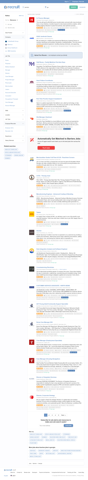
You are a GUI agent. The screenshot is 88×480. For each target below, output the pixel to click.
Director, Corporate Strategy (45, 395)
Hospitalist (33, 450)
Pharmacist (8, 83)
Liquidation (55, 27)
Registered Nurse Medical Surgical (66, 440)
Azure (39, 260)
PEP (62, 240)
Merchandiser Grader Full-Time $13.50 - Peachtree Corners (55, 157)
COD (39, 187)
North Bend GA (66, 287)
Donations (40, 169)
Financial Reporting (51, 30)
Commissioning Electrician (45, 267)
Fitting (62, 295)
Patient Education (57, 90)
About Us (12, 472)
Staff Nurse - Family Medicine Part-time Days (50, 62)
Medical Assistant (10, 67)
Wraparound (70, 313)
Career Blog (81, 472)
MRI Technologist (50, 453)
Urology (59, 108)
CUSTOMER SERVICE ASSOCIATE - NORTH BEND (53, 286)
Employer (9, 128)
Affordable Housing (43, 370)
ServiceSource (39, 342)
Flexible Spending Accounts (53, 169)
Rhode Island (53, 334)
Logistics (61, 222)
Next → (63, 415)
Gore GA (50, 232)
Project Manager (9, 79)
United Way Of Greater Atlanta (43, 251)
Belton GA (48, 379)
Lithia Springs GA (48, 38)
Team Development (43, 389)
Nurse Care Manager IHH (44, 322)
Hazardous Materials (72, 295)
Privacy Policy (80, 475)
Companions (57, 352)
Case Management (42, 92)
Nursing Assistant (18, 155)
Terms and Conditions (71, 475)
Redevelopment (76, 350)
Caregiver (55, 450)
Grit (79, 203)
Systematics (56, 224)
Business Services (55, 407)
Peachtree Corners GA (55, 159)
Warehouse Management (44, 224)
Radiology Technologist (11, 149)
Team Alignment (65, 27)
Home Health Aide (72, 437)
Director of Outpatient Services (46, 377)
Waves (54, 222)
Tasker (38, 212)
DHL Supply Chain (40, 214)
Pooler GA (52, 196)
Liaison (7, 89)
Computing (74, 27)
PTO (67, 222)
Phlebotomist (33, 443)
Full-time (47, 27)
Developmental (47, 187)
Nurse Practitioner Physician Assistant (71, 450)
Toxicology (79, 313)
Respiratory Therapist (44, 450)
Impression (55, 240)
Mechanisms (60, 74)
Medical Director (50, 440)
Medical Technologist (35, 456)
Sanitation (55, 46)
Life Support (67, 90)
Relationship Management (59, 258)
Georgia (55, 167)
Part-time (47, 71)
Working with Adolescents (45, 315)
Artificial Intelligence (65, 71)
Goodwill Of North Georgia (42, 159)
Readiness (52, 92)
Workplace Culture (55, 297)
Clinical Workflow (75, 332)
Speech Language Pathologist (12, 152)
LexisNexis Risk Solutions (42, 397)
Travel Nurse (33, 453)
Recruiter (9, 131)
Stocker (39, 231)
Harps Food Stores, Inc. (41, 232)
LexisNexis (71, 405)
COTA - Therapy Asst (43, 176)
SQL (69, 258)
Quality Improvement (43, 110)
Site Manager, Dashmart (44, 117)
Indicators (40, 30)
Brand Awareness (66, 386)
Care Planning (56, 332)
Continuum (61, 389)
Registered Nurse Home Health (57, 437)
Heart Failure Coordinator (44, 80)
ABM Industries (12, 51)
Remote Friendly (50, 350)
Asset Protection (42, 297)
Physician (7, 63)
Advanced (82, 7)
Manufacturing (64, 46)
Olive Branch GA (50, 214)
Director (7, 73)
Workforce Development (44, 352)
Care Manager (9, 102)
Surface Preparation (70, 203)
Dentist (41, 453)
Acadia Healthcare (40, 379)
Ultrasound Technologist (36, 440)
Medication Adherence (58, 313)
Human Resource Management (60, 185)
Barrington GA (62, 306)
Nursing (55, 71)
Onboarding (66, 352)
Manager (7, 70)
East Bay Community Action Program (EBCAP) (47, 306)
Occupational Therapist (11, 99)
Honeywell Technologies (42, 20)
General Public (57, 187)
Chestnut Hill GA (51, 101)
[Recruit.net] (12, 7)
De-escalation (58, 315)
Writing (75, 258)
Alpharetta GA (52, 397)
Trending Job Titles (71, 472)
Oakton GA (47, 342)
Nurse (7, 60)
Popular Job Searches (44, 472)
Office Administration (57, 110)
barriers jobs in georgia (34, 14)
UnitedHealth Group (13, 41)
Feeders (55, 279)
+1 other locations (62, 269)
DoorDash (38, 119)
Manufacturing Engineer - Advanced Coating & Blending (54, 194)
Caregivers (77, 90)
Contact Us (19, 472)
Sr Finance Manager (43, 18)
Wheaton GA (51, 64)
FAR (53, 108)
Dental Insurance (42, 334)
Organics (63, 405)
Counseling (56, 386)
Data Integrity (47, 260)
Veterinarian (8, 155)
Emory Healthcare (12, 48)
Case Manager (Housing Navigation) (48, 359)
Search (73, 7)
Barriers (52, 74)
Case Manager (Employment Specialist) (49, 340)
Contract (59, 350)
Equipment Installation (44, 279)
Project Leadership (66, 277)
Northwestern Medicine (41, 64)
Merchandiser (9, 86)
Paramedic (7, 158)
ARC (61, 279)
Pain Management (42, 74)
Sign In (67, 1)
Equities (67, 108)
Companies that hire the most (58, 472)
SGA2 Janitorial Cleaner (44, 36)
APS (53, 203)
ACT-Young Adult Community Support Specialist (52, 304)
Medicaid (67, 368)
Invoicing (76, 240)
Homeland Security (76, 46)
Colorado (59, 129)
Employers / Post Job (77, 1)
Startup (70, 126)
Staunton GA (46, 177)
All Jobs (10, 24)
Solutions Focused (43, 407)
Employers (34, 472)
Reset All (21, 15)
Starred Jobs (11, 28)
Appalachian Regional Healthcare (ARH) (46, 82)
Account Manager (10, 105)
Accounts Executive (10, 92)
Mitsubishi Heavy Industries (42, 196)
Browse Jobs (27, 472)
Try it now (46, 148)
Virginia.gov (39, 177)
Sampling (68, 240)
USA (13, 475)
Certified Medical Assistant (64, 453)
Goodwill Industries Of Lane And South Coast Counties (49, 287)
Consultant (8, 96)
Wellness (62, 126)
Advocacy (53, 389)
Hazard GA (59, 82)
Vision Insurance (64, 167)
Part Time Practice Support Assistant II (49, 99)
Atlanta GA (51, 20)
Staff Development (75, 185)
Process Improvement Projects (46, 129)
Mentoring (55, 277)
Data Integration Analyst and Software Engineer (51, 249)
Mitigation (55, 405)
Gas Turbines (41, 206)
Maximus (10, 44)
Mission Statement (42, 242)
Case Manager (9, 76)
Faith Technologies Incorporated (43, 269)
